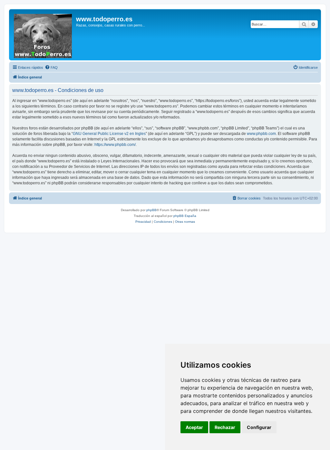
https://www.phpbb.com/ (115, 144)
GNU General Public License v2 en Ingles (109, 133)
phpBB (151, 210)
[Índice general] (43, 35)
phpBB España (184, 216)
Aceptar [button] (194, 427)
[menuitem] (51, 67)
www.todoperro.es (104, 19)
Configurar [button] (259, 427)
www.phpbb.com (261, 133)
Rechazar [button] (225, 427)
